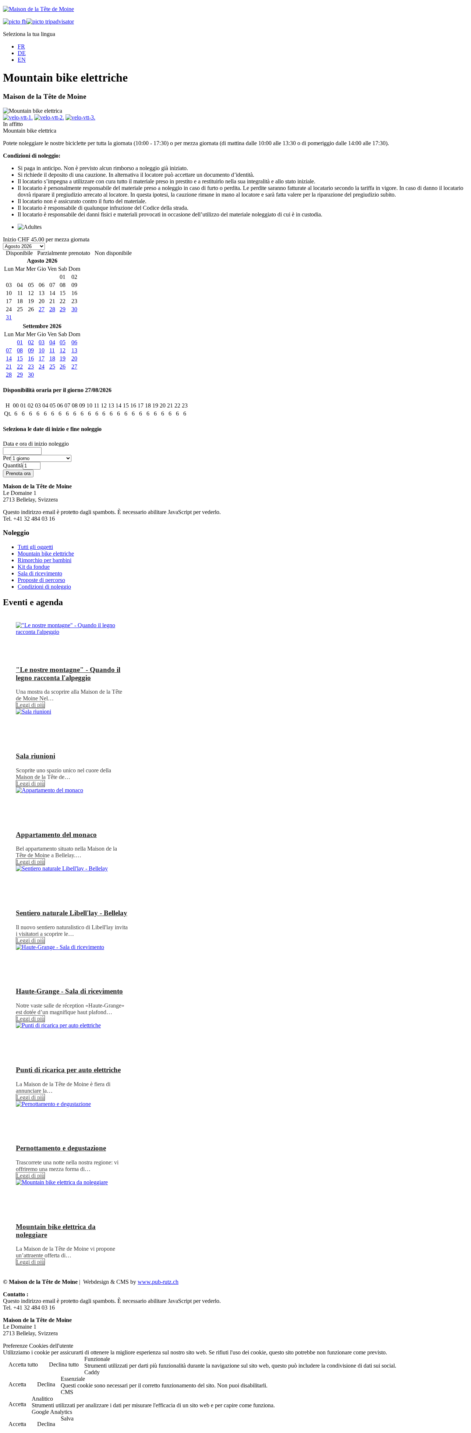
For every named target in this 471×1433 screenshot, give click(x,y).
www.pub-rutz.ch (158, 1282)
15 (20, 358)
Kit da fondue (34, 567)
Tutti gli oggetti (35, 547)
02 (31, 342)
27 (42, 309)
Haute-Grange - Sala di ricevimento (69, 991)
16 (31, 358)
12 (62, 350)
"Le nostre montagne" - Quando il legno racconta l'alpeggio (68, 674)
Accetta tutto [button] (23, 1364)
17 (42, 358)
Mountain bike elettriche (46, 553)
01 (20, 342)
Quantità (13, 465)
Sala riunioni (35, 756)
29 (62, 309)
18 (52, 358)
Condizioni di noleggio (44, 586)
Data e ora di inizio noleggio (36, 444)
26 (62, 366)
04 (52, 342)
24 (42, 366)
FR (21, 46)
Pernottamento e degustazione (61, 1148)
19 (62, 358)
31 (9, 317)
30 (74, 309)
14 (9, 358)
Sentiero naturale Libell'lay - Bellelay (71, 913)
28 (52, 309)
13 (74, 350)
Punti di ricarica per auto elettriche (68, 1070)
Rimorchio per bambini (44, 560)
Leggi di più (30, 705)
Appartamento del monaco (56, 834)
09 (31, 350)
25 (52, 366)
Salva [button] (67, 1418)
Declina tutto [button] (64, 1364)
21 (9, 366)
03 (42, 342)
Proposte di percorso (41, 580)
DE (22, 53)
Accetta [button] (17, 1384)
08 (20, 350)
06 (74, 342)
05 (62, 342)
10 (42, 350)
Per (7, 458)
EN (22, 60)
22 (20, 366)
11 (52, 350)
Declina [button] (46, 1384)
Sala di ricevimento (40, 573)
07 (9, 350)
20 (74, 358)
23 (31, 366)
